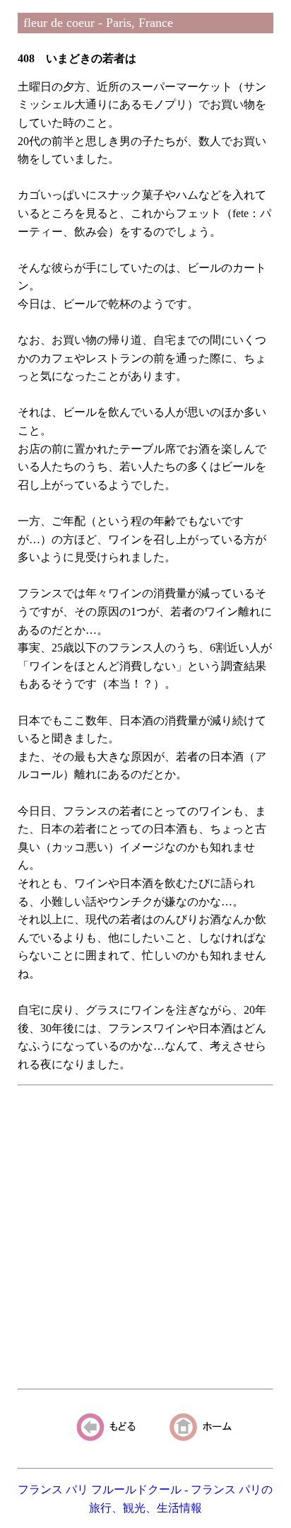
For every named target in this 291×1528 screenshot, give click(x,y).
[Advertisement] (145, 1237)
